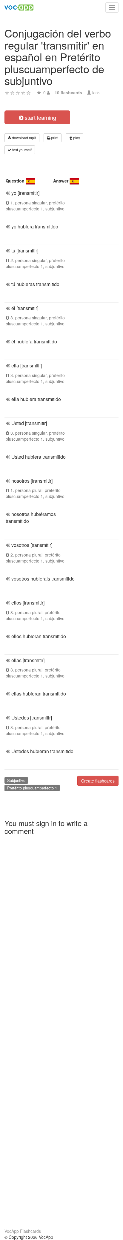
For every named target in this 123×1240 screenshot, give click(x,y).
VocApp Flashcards (22, 1231)
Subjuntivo (16, 780)
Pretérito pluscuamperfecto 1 (32, 788)
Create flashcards (98, 781)
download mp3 (23, 137)
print (54, 137)
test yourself (21, 149)
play (76, 137)
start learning (39, 117)
